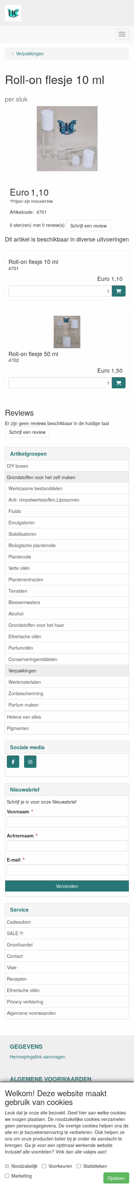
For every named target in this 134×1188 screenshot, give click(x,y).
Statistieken (95, 1166)
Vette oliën (19, 568)
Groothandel (20, 944)
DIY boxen (17, 466)
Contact (15, 956)
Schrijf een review (88, 225)
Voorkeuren (60, 1166)
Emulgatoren (21, 522)
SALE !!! (15, 933)
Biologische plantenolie (32, 545)
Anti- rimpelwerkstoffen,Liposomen (43, 499)
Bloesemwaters (24, 602)
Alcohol (15, 613)
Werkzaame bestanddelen (35, 488)
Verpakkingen (22, 670)
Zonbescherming (25, 693)
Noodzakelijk (24, 1166)
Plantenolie (19, 556)
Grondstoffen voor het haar (36, 625)
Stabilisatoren (22, 534)
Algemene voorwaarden (31, 1013)
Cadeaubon (19, 922)
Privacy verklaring (25, 1001)
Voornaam (18, 811)
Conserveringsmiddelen (32, 659)
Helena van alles (24, 716)
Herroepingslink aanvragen (37, 1056)
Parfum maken (23, 704)
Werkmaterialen (24, 682)
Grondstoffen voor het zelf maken (41, 477)
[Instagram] (30, 761)
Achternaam (20, 835)
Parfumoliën (20, 647)
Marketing (21, 1175)
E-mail (13, 859)
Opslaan (116, 1178)
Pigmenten (18, 728)
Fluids (14, 511)
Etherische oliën (24, 636)
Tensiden (17, 590)
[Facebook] (13, 761)
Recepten (17, 978)
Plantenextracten (25, 579)
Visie (12, 967)
